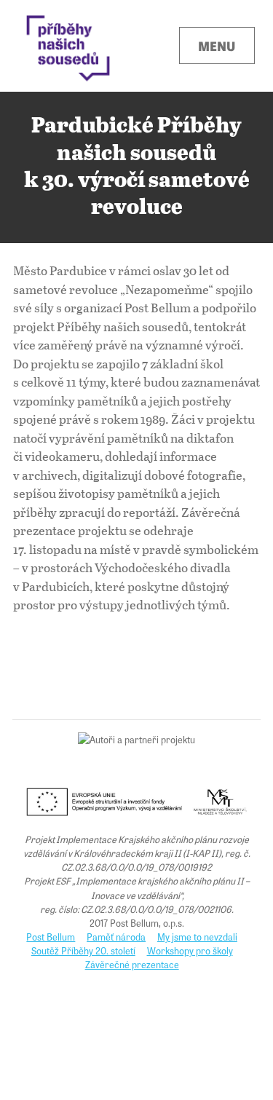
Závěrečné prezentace (132, 964)
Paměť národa (116, 936)
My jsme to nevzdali (197, 936)
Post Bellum (50, 936)
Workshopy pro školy (190, 950)
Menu (216, 45)
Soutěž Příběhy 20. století (83, 950)
